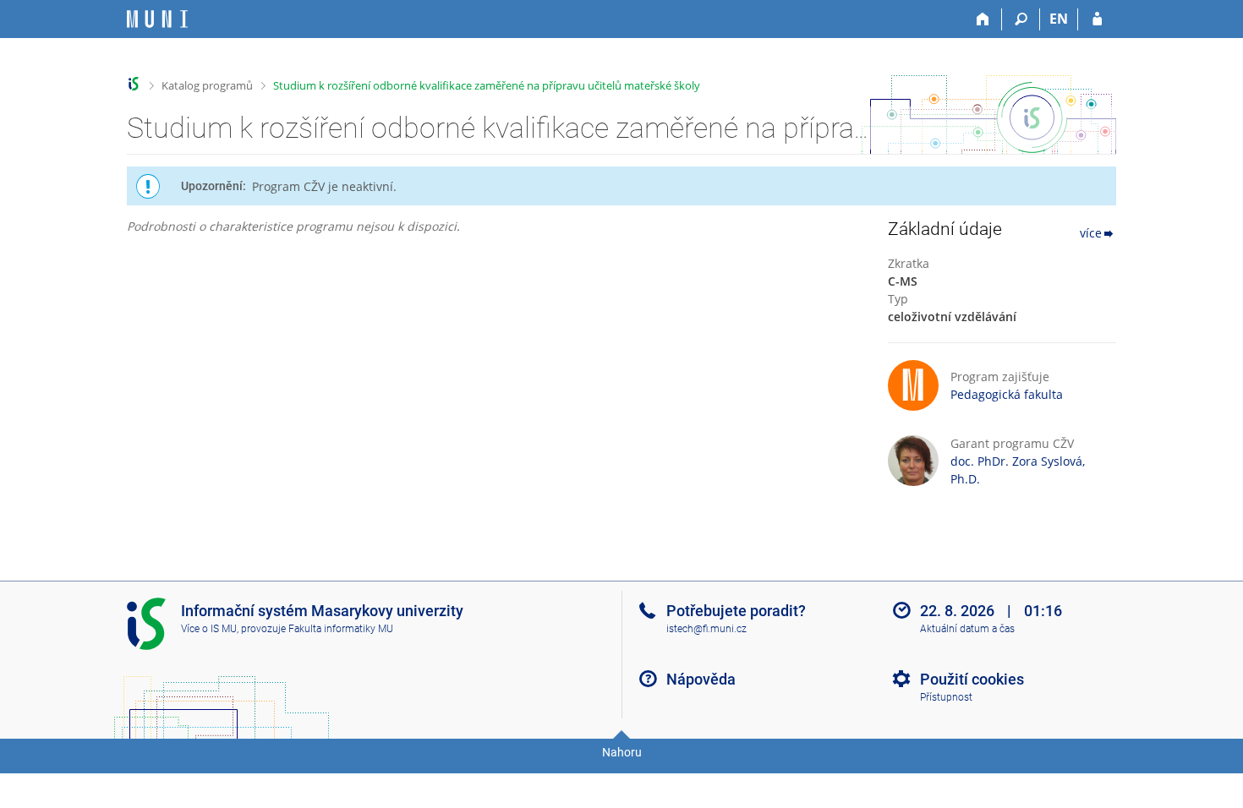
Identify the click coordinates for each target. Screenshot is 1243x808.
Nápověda (701, 679)
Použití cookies (972, 679)
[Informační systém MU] (134, 84)
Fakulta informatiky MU (340, 629)
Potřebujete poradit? (736, 611)
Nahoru (622, 752)
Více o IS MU (209, 629)
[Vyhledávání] (1021, 19)
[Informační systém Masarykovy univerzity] (157, 19)
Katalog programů (207, 85)
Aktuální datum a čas (967, 629)
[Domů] (983, 19)
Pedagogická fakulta (1006, 394)
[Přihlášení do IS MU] (1097, 19)
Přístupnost (946, 697)
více (1091, 233)
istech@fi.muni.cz (706, 629)
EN (1058, 18)
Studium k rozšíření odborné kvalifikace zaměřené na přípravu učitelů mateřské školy (486, 85)
